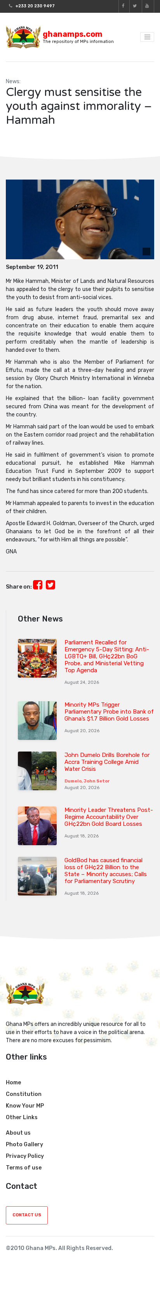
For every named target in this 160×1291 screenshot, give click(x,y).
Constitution (24, 1094)
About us (18, 1133)
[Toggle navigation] (147, 37)
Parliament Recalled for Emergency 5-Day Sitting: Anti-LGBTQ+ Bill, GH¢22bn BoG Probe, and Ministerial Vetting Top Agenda (106, 656)
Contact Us (26, 1214)
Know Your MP (25, 1106)
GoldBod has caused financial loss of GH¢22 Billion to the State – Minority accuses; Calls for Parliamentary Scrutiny (105, 871)
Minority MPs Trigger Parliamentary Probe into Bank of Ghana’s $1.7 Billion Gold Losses (109, 711)
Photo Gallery (24, 1144)
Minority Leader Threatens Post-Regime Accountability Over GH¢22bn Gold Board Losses (108, 816)
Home (13, 1082)
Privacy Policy (25, 1156)
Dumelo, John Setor (87, 781)
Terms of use (24, 1167)
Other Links (22, 1117)
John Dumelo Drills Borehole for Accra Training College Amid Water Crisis (107, 762)
